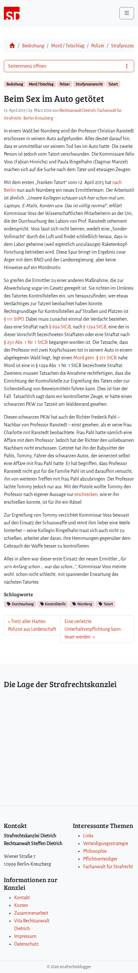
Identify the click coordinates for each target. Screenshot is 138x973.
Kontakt (22, 897)
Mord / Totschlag (67, 45)
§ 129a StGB (94, 326)
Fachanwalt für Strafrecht (108, 866)
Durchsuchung (22, 604)
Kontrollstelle (55, 604)
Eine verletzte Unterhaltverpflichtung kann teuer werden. (93, 629)
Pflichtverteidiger (100, 858)
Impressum (25, 936)
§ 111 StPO (13, 319)
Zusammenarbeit (31, 913)
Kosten (21, 905)
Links (88, 835)
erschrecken (86, 494)
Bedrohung (33, 45)
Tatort (113, 84)
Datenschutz (26, 944)
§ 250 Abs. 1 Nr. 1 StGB (26, 342)
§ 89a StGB (60, 326)
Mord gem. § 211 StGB (95, 357)
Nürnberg (84, 604)
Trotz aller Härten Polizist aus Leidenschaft (32, 625)
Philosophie (95, 851)
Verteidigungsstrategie (105, 843)
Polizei (97, 45)
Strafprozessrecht (89, 84)
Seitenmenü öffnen (27, 66)
